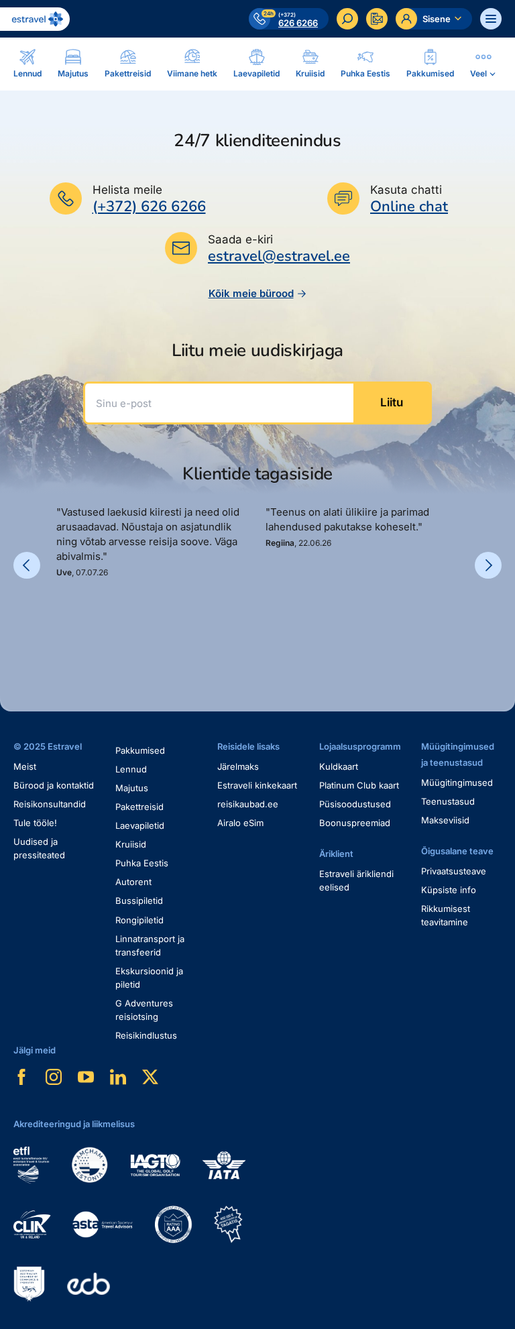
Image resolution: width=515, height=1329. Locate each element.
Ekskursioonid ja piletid (149, 978)
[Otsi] (347, 19)
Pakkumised (140, 750)
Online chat (409, 206)
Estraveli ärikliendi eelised (356, 880)
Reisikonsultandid (49, 804)
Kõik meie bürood (251, 293)
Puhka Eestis (141, 863)
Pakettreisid (139, 806)
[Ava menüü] (491, 19)
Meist (24, 766)
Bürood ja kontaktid (53, 785)
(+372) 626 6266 (149, 206)
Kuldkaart (338, 766)
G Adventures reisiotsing (144, 1010)
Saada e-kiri (240, 239)
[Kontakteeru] (377, 19)
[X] (150, 1077)
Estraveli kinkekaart (257, 785)
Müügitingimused (457, 782)
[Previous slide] (26, 565)
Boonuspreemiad (354, 822)
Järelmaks (238, 766)
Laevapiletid (139, 825)
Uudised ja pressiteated (39, 848)
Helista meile (127, 189)
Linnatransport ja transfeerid (149, 945)
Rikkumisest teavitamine (445, 915)
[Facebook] (21, 1077)
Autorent (133, 881)
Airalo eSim (240, 822)
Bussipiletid (139, 900)
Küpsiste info (448, 889)
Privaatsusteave (453, 871)
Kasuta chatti (406, 189)
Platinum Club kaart (359, 785)
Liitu (391, 402)
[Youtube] (86, 1077)
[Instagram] (54, 1077)
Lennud (131, 769)
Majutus (131, 788)
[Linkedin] (118, 1077)
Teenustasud (448, 801)
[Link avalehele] (35, 19)
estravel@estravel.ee (279, 256)
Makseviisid (445, 820)
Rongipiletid (139, 920)
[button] (62, 624)
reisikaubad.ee (247, 804)
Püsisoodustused (355, 804)
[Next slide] (488, 565)
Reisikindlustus (146, 1035)
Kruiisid (130, 844)
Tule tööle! (35, 822)
